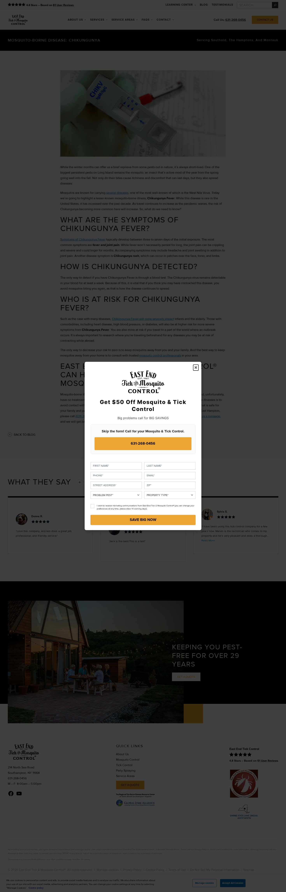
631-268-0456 (143, 443)
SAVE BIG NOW (143, 520)
